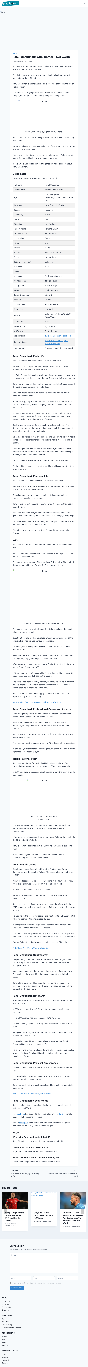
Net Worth (5, 1360)
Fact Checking (7, 1325)
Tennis (4, 1339)
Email (36, 1278)
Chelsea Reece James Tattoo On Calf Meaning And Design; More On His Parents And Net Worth (73, 1218)
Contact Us (6, 1301)
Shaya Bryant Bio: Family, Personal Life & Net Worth (43, 1215)
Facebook (66, 336)
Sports (4, 1336)
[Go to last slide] (5, 1211)
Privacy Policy (7, 1307)
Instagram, (56, 336)
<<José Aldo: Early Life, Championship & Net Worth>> (37, 702)
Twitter (48, 336)
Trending (5, 1357)
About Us (5, 1304)
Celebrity (5, 1363)
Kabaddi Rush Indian (54, 340)
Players (15, 53)
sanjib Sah (38, 1221)
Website (60, 1278)
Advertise (5, 1322)
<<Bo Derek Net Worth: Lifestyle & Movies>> (33, 1094)
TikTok (4, 1342)
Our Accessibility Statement (11, 1328)
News (4, 1354)
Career (4, 1319)
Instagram (23, 1123)
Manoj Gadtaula (18, 61)
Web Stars (5, 1345)
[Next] (82, 1211)
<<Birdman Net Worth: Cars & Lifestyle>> (31, 948)
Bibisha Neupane (11, 1223)
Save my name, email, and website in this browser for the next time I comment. (36, 1283)
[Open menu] (84, 3)
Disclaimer (5, 1310)
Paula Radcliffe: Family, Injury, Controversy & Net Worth (25, 1173)
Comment (15, 1255)
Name (13, 1278)
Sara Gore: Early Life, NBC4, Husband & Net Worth (63, 1173)
